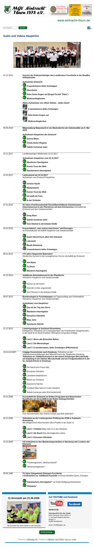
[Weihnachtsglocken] (24, 98)
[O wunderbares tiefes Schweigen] (24, 86)
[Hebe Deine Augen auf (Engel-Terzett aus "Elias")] (24, 94)
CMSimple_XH (32, 539)
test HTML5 (59, 539)
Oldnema (51, 539)
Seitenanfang (46, 532)
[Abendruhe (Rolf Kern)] (24, 90)
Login (74, 539)
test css (68, 539)
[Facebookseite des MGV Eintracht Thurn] (74, 506)
